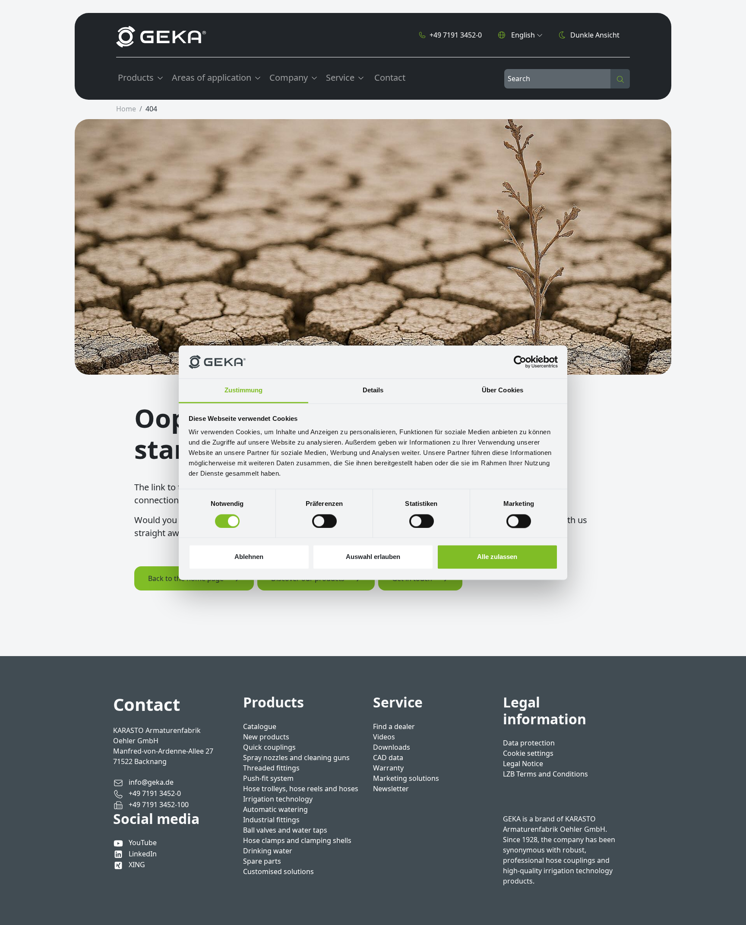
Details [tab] (373, 390)
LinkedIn (143, 854)
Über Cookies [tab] (502, 390)
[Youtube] (120, 842)
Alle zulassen (497, 557)
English (523, 35)
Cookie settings (528, 753)
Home (126, 109)
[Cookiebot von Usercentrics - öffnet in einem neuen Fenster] (520, 361)
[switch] (324, 521)
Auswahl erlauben (373, 557)
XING (137, 864)
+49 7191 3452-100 (158, 804)
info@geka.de (150, 782)
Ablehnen (248, 557)
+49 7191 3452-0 (456, 35)
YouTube (143, 842)
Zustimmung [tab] (243, 390)
